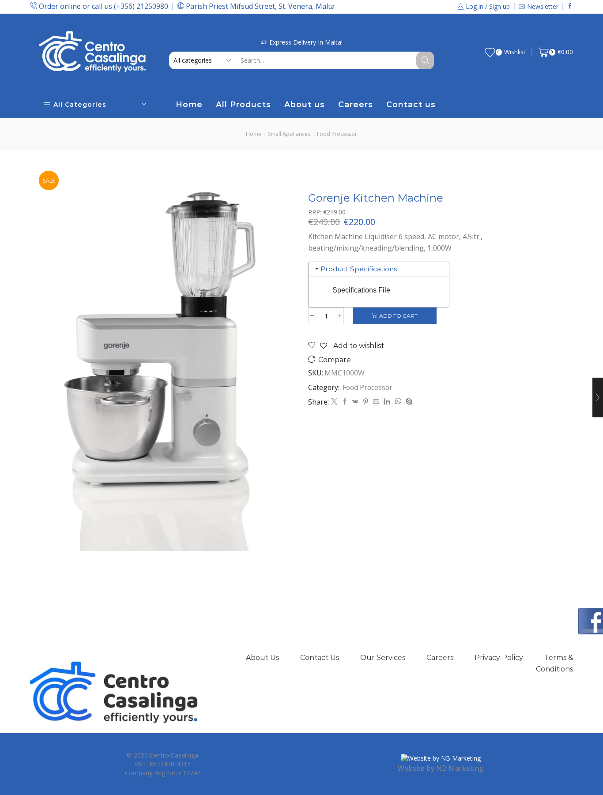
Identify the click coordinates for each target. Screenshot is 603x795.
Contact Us (319, 657)
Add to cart (398, 315)
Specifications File (361, 290)
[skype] (407, 402)
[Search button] (425, 60)
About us (304, 104)
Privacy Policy (499, 657)
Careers (355, 104)
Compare (334, 360)
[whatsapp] (397, 402)
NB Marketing (459, 768)
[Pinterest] (366, 402)
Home (189, 104)
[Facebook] (570, 6)
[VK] (355, 402)
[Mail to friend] (376, 402)
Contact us (411, 104)
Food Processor (337, 134)
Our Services (382, 657)
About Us (262, 657)
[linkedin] (386, 402)
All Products (243, 104)
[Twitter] (334, 402)
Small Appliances (289, 134)
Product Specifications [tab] (358, 269)
